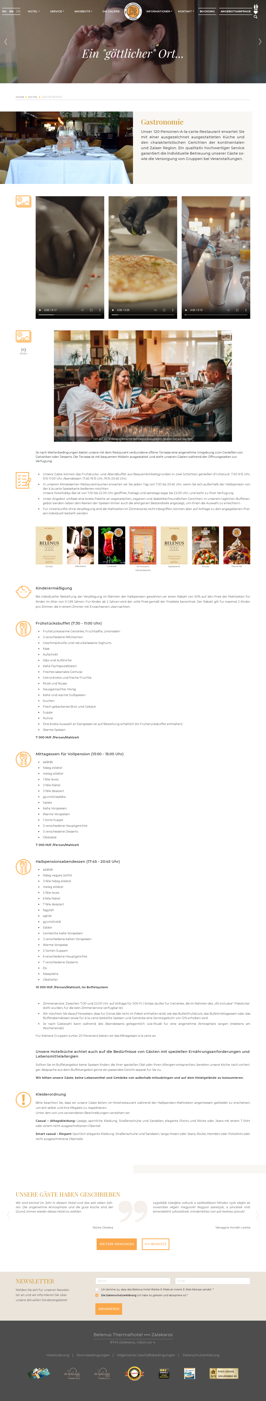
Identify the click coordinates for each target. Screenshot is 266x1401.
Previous (5, 41)
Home (20, 97)
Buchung (207, 11)
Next (260, 41)
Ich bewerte (155, 1244)
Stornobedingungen (93, 1355)
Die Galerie (111, 11)
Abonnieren (108, 1309)
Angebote (82, 11)
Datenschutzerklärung (201, 1355)
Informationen (158, 11)
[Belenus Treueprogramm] (256, 12)
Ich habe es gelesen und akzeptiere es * (144, 1295)
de (18, 11)
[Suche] (255, 16)
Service (56, 11)
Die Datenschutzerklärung (118, 1295)
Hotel (32, 11)
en (11, 11)
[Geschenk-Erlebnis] (256, 7)
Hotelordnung (58, 1355)
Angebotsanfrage (236, 11)
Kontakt (185, 11)
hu (4, 11)
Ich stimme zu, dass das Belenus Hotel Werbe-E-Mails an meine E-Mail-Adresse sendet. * (157, 1289)
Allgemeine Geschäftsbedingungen (146, 1355)
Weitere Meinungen (117, 1244)
